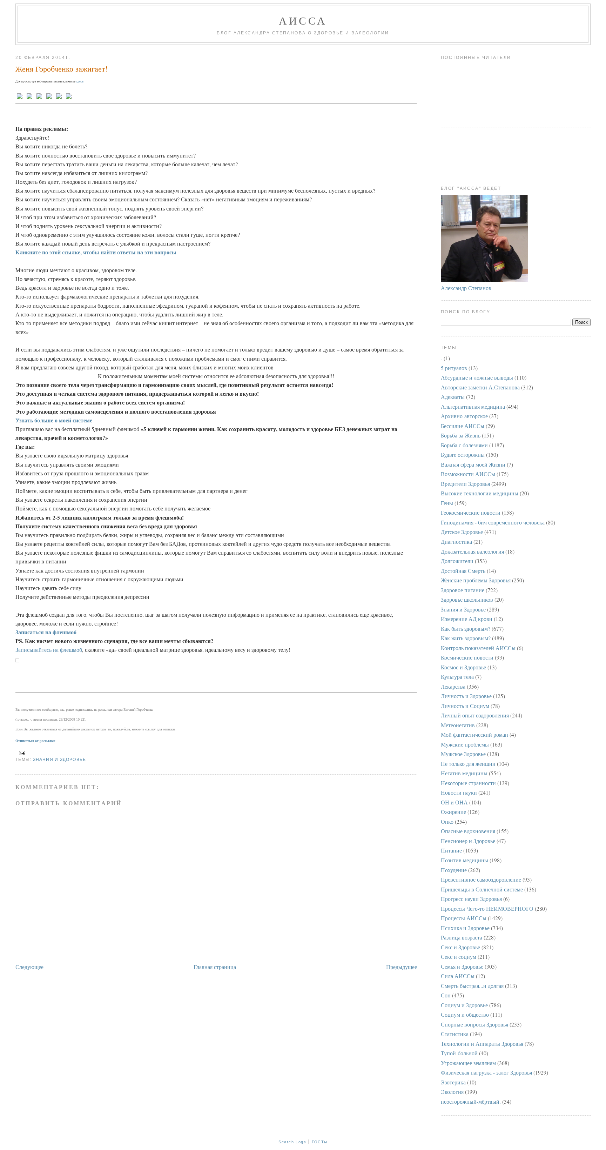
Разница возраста (461, 937)
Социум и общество (465, 1014)
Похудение (454, 870)
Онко (447, 821)
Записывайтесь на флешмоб (48, 649)
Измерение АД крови (466, 618)
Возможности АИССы (468, 473)
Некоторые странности (468, 783)
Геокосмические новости (470, 512)
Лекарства (453, 686)
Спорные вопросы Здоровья (474, 1024)
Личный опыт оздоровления (475, 715)
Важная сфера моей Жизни (473, 464)
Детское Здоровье (462, 531)
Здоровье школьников (467, 599)
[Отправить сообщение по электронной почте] (21, 752)
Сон (446, 995)
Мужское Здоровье (463, 753)
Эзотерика (453, 1082)
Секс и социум (458, 956)
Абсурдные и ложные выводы (477, 377)
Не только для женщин (468, 763)
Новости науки (459, 792)
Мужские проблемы (465, 744)
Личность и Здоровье (466, 696)
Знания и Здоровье (59, 759)
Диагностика (456, 541)
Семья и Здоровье (462, 966)
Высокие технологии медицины (479, 493)
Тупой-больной (459, 1053)
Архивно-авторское (464, 416)
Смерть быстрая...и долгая (472, 985)
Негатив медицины (464, 773)
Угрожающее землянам (468, 1063)
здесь (79, 81)
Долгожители (457, 560)
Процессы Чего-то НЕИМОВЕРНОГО (487, 908)
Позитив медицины (464, 860)
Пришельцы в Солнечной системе (482, 889)
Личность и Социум (465, 705)
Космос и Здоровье (463, 667)
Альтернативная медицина (473, 406)
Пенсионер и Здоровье (468, 840)
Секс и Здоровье (460, 947)
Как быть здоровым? (465, 628)
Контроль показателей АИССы (478, 647)
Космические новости (467, 657)
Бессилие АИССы (462, 425)
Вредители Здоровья (465, 483)
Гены (447, 503)
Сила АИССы (457, 975)
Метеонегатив (458, 725)
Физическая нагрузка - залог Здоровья (486, 1072)
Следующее (29, 966)
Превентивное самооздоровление (481, 879)
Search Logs (292, 1142)
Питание (451, 850)
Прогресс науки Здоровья (471, 898)
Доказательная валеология (472, 551)
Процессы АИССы (463, 918)
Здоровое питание (462, 590)
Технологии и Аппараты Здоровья (482, 1043)
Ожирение (453, 811)
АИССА (303, 20)
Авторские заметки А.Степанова (480, 387)
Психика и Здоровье (465, 927)
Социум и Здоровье (464, 1005)
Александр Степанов (466, 288)
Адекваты (453, 396)
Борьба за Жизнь (460, 435)
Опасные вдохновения (468, 831)
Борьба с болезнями (464, 445)
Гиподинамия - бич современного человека (493, 522)
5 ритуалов (454, 368)
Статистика (455, 1033)
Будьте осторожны (463, 454)
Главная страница (215, 966)
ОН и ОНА (454, 802)
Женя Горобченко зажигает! (61, 68)
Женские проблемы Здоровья (476, 580)
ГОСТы (320, 1142)
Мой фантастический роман (474, 734)
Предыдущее (401, 966)
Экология (452, 1091)
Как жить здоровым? (466, 638)
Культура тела (457, 676)
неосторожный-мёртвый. (471, 1101)
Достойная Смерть (463, 570)
